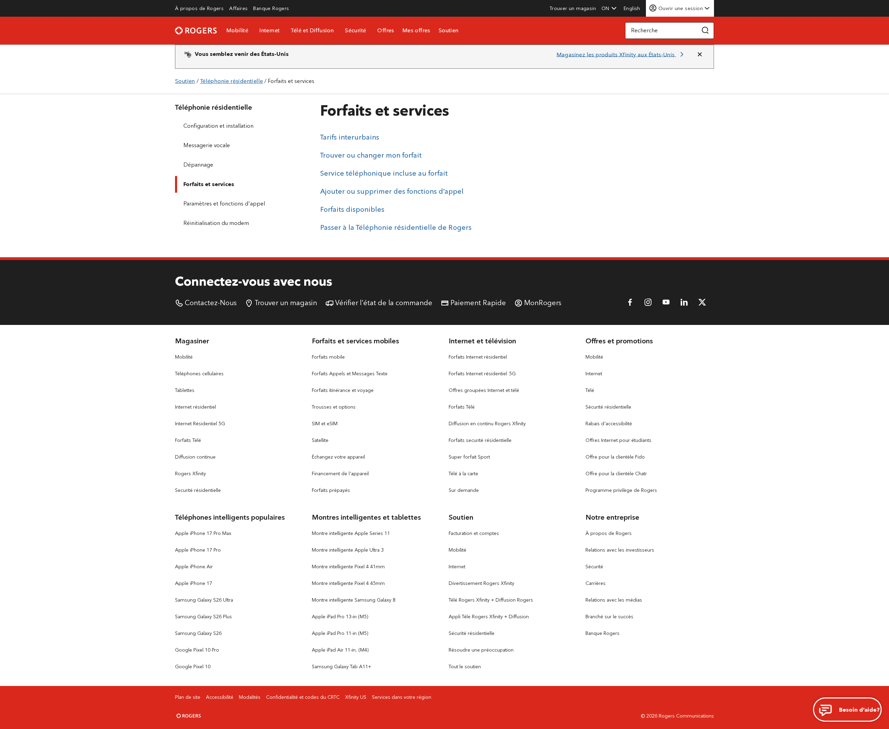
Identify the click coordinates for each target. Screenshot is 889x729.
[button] (609, 8)
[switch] (633, 8)
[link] (199, 8)
